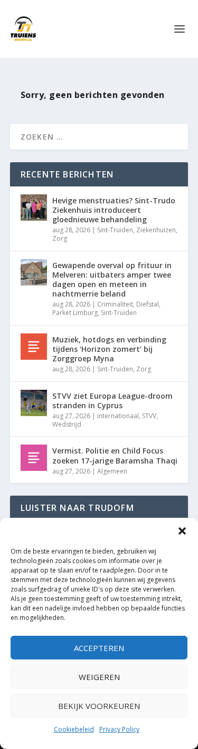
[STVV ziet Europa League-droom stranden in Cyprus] (34, 403)
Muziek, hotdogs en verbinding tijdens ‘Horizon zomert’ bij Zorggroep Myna (109, 348)
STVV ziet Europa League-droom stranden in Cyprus (112, 400)
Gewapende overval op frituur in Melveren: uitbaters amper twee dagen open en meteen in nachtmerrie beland (112, 279)
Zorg (59, 238)
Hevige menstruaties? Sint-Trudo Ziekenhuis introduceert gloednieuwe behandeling (113, 209)
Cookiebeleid (74, 729)
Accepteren (99, 648)
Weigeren (99, 677)
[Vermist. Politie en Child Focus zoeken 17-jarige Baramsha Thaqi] (34, 458)
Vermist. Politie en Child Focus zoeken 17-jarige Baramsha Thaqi (114, 455)
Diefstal (147, 304)
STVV (149, 415)
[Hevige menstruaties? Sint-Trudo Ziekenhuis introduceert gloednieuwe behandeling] (34, 207)
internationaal (118, 415)
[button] (182, 531)
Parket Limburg (75, 312)
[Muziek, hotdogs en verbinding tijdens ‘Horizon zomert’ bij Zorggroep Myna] (34, 346)
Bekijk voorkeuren (99, 706)
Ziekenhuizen (156, 229)
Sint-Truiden (115, 229)
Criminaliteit (115, 304)
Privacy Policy (119, 729)
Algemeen (112, 471)
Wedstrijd (66, 424)
